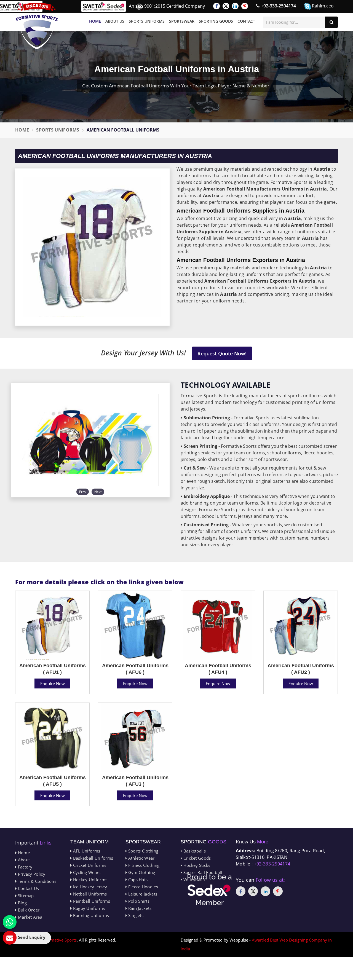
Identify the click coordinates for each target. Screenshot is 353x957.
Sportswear (181, 21)
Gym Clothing (141, 872)
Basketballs (194, 851)
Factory (24, 867)
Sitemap (25, 895)
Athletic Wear (140, 858)
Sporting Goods (216, 21)
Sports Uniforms (147, 21)
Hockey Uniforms (89, 879)
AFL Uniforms (86, 851)
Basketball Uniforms (92, 858)
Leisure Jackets (142, 894)
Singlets (135, 915)
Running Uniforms (90, 915)
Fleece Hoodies (142, 886)
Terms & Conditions (36, 881)
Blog (22, 902)
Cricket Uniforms (89, 865)
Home (95, 21)
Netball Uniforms (89, 894)
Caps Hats (137, 879)
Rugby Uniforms (88, 908)
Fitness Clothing (143, 865)
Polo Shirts (138, 901)
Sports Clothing (142, 851)
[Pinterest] (244, 6)
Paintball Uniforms (91, 901)
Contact (246, 21)
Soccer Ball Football (202, 872)
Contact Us (28, 888)
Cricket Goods (196, 858)
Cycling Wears (86, 872)
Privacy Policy (31, 874)
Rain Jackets (139, 908)
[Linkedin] (235, 6)
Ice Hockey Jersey (89, 886)
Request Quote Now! (222, 353)
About (23, 859)
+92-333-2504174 (278, 6)
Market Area (29, 917)
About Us (114, 21)
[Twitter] (226, 6)
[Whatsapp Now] (10, 922)
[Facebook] (216, 6)
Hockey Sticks (196, 865)
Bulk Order (28, 910)
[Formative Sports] (37, 26)
